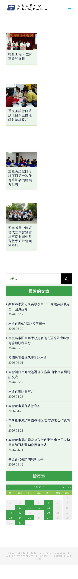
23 (10, 517)
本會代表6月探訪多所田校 (26, 323)
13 (48, 507)
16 (10, 512)
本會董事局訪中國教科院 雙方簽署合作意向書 (39, 423)
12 (38, 507)
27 (48, 517)
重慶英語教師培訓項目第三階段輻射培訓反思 (20, 115)
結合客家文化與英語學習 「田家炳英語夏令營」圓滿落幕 (39, 306)
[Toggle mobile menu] (70, 7)
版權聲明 (58, 556)
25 (29, 517)
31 (20, 522)
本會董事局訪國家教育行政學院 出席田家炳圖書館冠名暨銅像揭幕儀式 (39, 442)
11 (29, 507)
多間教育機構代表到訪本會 (27, 357)
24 (20, 517)
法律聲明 (44, 556)
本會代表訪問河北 (21, 391)
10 (20, 507)
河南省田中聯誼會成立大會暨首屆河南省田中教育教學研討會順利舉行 (20, 236)
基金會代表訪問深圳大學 (26, 459)
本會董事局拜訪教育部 (24, 406)
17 (20, 512)
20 (48, 512)
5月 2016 (39, 487)
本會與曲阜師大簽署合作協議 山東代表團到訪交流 (39, 374)
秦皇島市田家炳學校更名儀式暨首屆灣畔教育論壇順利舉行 (38, 340)
